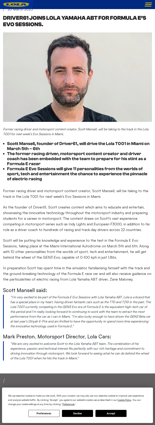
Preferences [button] (68, 404)
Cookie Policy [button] (124, 399)
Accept (111, 413)
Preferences (44, 413)
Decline (77, 413)
